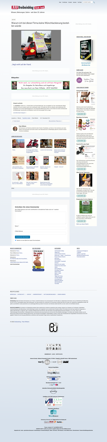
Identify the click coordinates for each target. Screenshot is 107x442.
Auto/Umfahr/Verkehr (60, 253)
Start (60, 2)
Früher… (18, 251)
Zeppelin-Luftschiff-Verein (62, 358)
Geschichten (58, 259)
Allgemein (57, 252)
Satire (56, 267)
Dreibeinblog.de (37, 430)
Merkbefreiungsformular (83, 255)
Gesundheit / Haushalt (60, 261)
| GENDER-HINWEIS (61, 294)
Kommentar (18, 211)
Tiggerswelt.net (56, 419)
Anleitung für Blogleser (82, 251)
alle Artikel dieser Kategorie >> (19, 112)
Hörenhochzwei (76, 430)
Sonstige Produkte (59, 270)
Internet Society (33, 358)
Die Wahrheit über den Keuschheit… (19, 258)
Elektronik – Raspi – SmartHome (63, 255)
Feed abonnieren (81, 256)
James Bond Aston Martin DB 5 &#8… (19, 262)
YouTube (79, 2)
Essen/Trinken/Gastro (60, 256)
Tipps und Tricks (59, 276)
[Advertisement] (40, 71)
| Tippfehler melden (26, 118)
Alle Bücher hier (86, 65)
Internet (57, 262)
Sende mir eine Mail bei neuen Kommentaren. (28, 240)
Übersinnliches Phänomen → (55, 121)
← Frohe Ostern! (16, 121)
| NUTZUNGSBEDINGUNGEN (49, 294)
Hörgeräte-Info (17, 430)
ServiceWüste (58, 268)
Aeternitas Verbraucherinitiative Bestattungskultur (53, 388)
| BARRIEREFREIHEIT (37, 294)
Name (17, 226)
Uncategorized (58, 279)
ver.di (60, 382)
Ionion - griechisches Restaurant (27, 430)
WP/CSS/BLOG (58, 282)
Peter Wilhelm (22, 126)
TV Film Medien (58, 277)
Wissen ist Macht (59, 280)
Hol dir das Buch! (85, 63)
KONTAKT (28, 294)
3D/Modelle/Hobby (59, 251)
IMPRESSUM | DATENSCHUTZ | (18, 294)
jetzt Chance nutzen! (38, 269)
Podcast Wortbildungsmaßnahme (86, 430)
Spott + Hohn (58, 273)
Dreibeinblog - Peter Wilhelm (21, 321)
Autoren (74, 2)
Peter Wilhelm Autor (68, 430)
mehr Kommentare (15, 264)
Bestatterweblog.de (45, 430)
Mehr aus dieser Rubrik (82, 224)
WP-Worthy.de (60, 430)
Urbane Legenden (81, 253)
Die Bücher (64, 2)
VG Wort (53, 358)
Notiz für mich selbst (60, 264)
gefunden (57, 258)
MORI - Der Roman (53, 430)
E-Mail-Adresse (19, 231)
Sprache (57, 274)
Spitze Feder (58, 271)
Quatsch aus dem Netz (60, 265)
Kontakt (70, 2)
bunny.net (64, 419)
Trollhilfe (79, 252)
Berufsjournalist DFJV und (52, 382)
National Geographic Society (44, 358)
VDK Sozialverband (72, 358)
